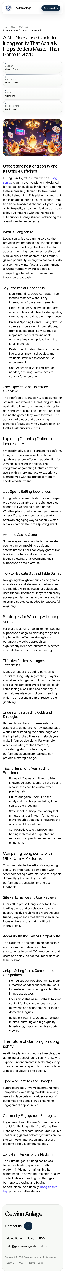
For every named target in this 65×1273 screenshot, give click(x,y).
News (14, 27)
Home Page (14, 1238)
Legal (40, 1262)
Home (6, 27)
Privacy (22, 1262)
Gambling (23, 27)
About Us (10, 1262)
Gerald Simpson (13, 69)
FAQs (42, 1238)
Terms (32, 1262)
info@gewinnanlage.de (21, 1246)
